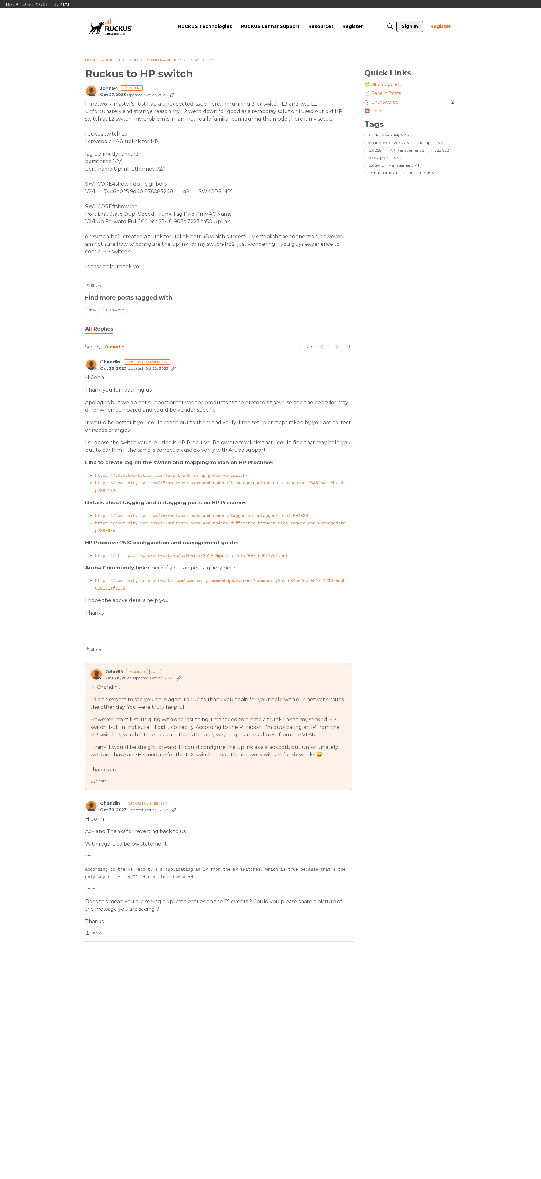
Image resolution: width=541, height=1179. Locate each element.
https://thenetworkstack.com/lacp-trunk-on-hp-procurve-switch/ (171, 475)
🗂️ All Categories (382, 84)
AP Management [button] (408, 150)
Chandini (110, 362)
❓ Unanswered (410, 102)
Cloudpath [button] (430, 142)
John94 (109, 88)
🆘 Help (372, 111)
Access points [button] (383, 157)
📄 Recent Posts (382, 93)
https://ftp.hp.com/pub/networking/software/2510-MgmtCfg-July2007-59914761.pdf (191, 555)
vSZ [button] (442, 150)
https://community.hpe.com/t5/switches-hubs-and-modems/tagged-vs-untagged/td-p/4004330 (201, 515)
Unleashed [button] (421, 172)
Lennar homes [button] (383, 172)
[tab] (99, 329)
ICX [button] (374, 150)
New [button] (92, 309)
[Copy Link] (172, 95)
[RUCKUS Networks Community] (110, 26)
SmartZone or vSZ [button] (388, 142)
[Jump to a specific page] (347, 347)
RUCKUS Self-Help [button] (388, 135)
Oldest (112, 347)
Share (93, 286)
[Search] (390, 26)
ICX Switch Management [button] (393, 165)
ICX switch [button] (114, 309)
